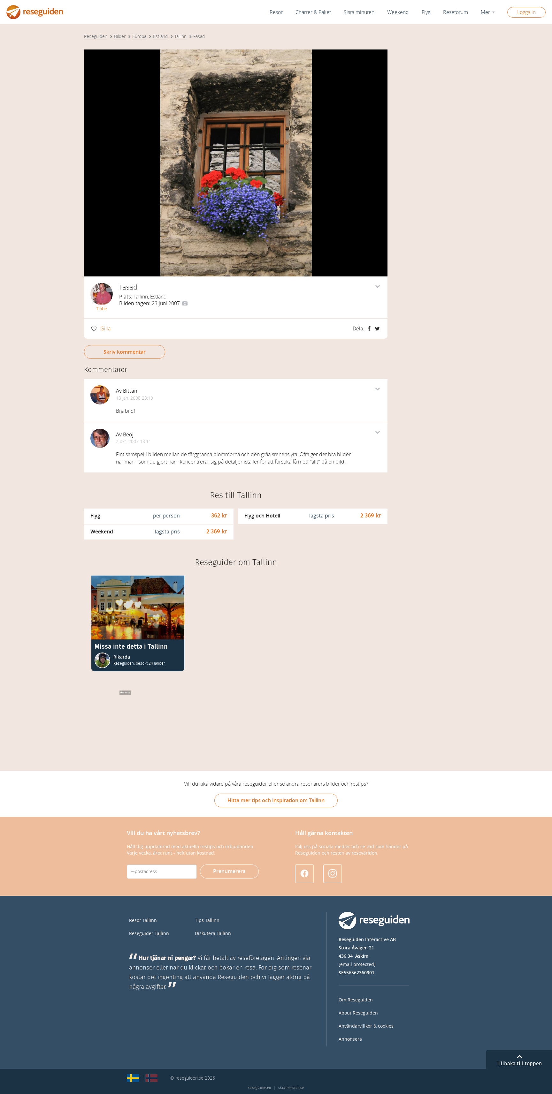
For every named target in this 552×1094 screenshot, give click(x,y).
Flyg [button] (426, 12)
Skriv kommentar (124, 352)
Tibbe (101, 309)
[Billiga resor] (133, 1078)
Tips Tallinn (207, 920)
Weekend (398, 12)
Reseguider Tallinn (149, 933)
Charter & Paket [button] (313, 12)
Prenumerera (229, 871)
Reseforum (455, 12)
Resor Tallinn (143, 920)
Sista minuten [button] (359, 12)
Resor (276, 12)
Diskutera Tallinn (213, 933)
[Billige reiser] (151, 1078)
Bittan (130, 391)
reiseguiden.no (259, 1088)
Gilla (105, 329)
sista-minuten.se (291, 1088)
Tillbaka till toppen (519, 1063)
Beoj (128, 435)
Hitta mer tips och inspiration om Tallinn (276, 800)
